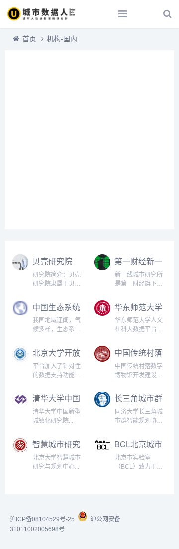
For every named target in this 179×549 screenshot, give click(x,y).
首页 (29, 39)
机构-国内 (62, 39)
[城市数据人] (42, 14)
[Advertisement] (89, 139)
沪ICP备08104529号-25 (43, 519)
